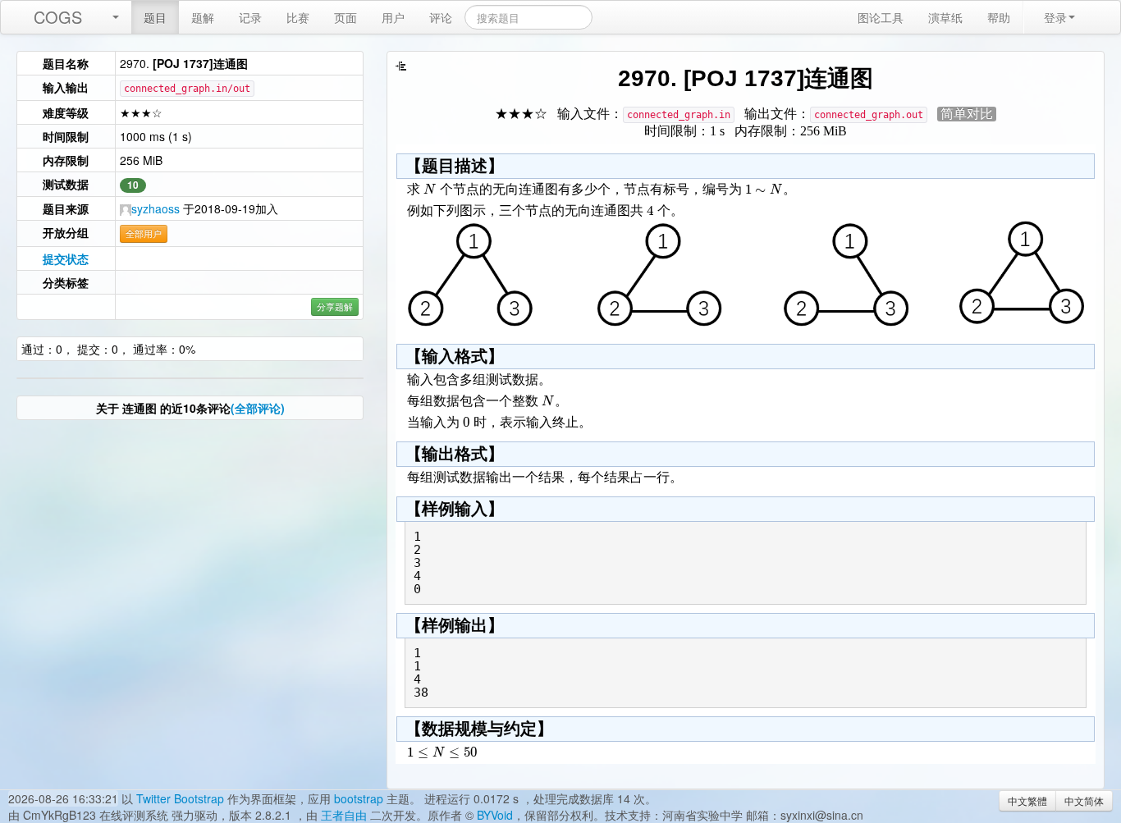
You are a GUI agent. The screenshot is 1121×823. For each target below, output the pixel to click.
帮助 (998, 17)
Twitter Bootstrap (180, 798)
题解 (202, 17)
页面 (345, 17)
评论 (440, 17)
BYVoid (495, 815)
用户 (393, 17)
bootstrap (358, 798)
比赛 (297, 17)
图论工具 (881, 17)
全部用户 (144, 233)
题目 (155, 17)
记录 (250, 17)
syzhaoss (155, 208)
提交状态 (66, 258)
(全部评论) (258, 408)
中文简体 (1084, 800)
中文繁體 (1027, 800)
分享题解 (335, 306)
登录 (1055, 17)
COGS (58, 17)
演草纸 (945, 17)
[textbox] (429, 189)
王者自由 (344, 815)
